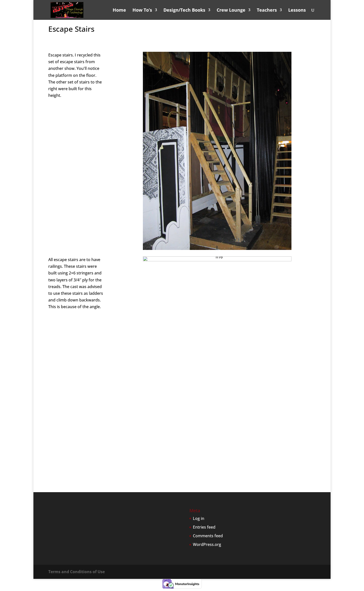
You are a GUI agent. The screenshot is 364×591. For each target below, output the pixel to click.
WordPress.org (207, 544)
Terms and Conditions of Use (76, 571)
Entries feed (204, 527)
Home (119, 10)
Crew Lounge (231, 10)
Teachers (267, 10)
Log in (198, 518)
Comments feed (208, 535)
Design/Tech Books (184, 10)
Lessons (297, 10)
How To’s (142, 10)
